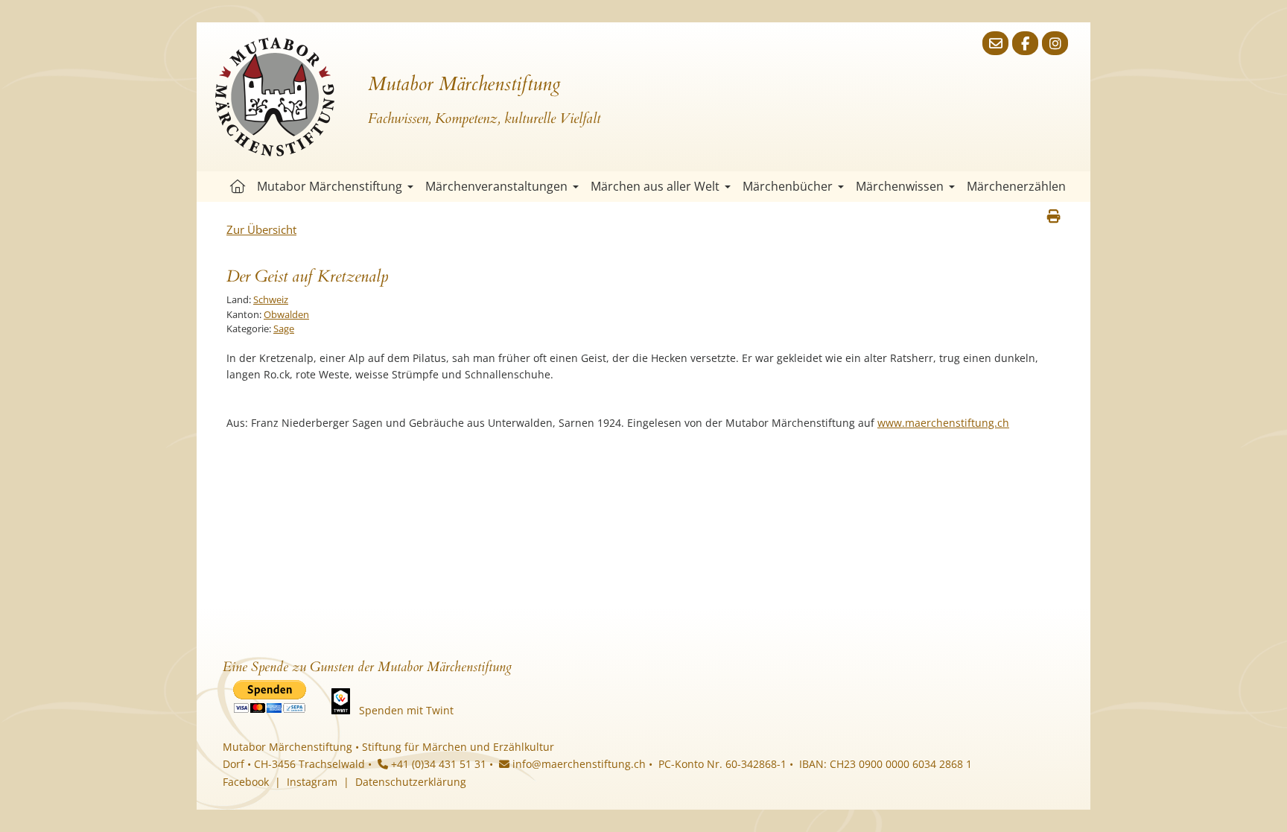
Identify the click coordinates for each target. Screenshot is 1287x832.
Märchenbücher (788, 186)
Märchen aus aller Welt (655, 186)
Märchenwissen (900, 186)
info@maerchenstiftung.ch (577, 764)
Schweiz (270, 299)
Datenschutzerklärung (410, 782)
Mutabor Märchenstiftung (329, 186)
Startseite (237, 186)
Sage (283, 328)
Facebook (246, 782)
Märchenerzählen (1016, 186)
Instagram (312, 782)
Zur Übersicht (261, 229)
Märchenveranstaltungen (496, 186)
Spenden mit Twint (406, 710)
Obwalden (286, 314)
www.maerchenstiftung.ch (943, 423)
